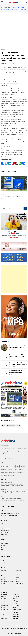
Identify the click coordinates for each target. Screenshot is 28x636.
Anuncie (2, 585)
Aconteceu (3, 559)
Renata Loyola (16, 614)
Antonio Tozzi (4, 596)
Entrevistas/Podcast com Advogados (9, 515)
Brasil (2, 482)
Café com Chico (4, 534)
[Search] (26, 2)
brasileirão (3, 469)
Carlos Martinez (4, 600)
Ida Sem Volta (4, 618)
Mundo (2, 547)
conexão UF (22, 469)
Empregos (3, 574)
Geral (2, 539)
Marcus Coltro (16, 601)
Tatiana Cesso (16, 620)
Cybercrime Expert (5, 605)
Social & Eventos (4, 562)
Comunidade (4, 489)
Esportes (3, 551)
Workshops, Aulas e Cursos (7, 581)
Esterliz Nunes (4, 613)
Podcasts (4, 521)
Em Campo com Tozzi (5, 528)
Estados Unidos (8, 482)
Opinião (14, 607)
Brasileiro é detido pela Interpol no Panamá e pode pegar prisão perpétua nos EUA (18, 356)
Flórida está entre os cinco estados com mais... (13, 196)
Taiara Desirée (16, 618)
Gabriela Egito (4, 616)
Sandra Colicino (16, 616)
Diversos (18, 581)
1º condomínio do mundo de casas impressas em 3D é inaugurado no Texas (18, 364)
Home (2, 7)
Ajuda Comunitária (5, 530)
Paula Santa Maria (17, 609)
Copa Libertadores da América (16, 472)
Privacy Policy (13, 628)
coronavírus (11, 475)
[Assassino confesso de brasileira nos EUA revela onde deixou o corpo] (4, 347)
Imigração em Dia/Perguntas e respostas (10, 513)
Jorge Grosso (16, 598)
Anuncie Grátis (7, 628)
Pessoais (3, 583)
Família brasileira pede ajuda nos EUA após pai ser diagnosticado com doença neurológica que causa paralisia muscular (14, 493)
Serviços (3, 579)
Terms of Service (20, 628)
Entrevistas (3, 525)
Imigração (4, 511)
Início (3, 628)
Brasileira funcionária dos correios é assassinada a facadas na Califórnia (18, 372)
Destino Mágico (4, 609)
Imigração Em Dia (16, 594)
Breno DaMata (4, 598)
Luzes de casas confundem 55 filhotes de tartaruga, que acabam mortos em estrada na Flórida (12, 500)
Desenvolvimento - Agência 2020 (14, 633)
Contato (25, 628)
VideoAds (19, 568)
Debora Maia (3, 607)
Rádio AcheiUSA (4, 532)
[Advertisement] (14, 27)
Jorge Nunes (15, 600)
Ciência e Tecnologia (5, 553)
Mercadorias (3, 575)
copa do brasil (4, 472)
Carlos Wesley (4, 601)
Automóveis (3, 570)
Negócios (3, 526)
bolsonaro (8, 466)
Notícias (2, 517)
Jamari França (16, 596)
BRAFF (13, 466)
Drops (2, 611)
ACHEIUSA (4, 63)
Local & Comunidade (7, 506)
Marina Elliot (15, 603)
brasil (18, 466)
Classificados (5, 568)
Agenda (2, 560)
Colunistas (4, 592)
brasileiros (23, 466)
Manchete (7, 7)
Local (2, 194)
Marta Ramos (16, 605)
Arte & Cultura (5, 556)
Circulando (3, 603)
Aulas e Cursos (19, 583)
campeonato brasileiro (13, 469)
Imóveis (2, 572)
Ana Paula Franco (4, 594)
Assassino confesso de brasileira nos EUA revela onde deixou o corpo (17, 347)
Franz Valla (3, 614)
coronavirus (4, 475)
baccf (2, 466)
